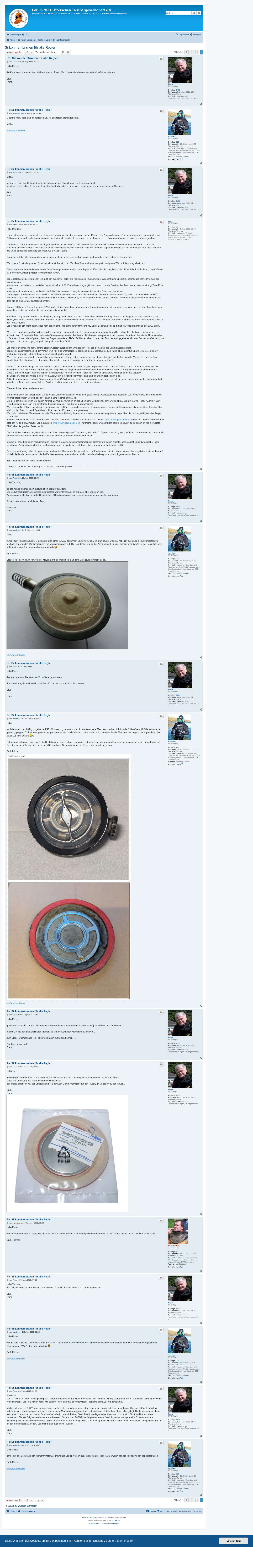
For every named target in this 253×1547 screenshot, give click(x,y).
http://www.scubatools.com (67, 423)
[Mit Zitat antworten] (161, 59)
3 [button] (197, 52)
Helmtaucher (173, 1246)
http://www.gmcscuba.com (119, 419)
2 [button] (193, 52)
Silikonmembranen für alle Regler (30, 47)
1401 (178, 90)
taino (170, 221)
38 (177, 227)
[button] (186, 52)
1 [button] (190, 52)
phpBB (95, 1517)
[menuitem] (25, 35)
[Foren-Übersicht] (19, 18)
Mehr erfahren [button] (125, 1540)
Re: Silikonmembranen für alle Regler (32, 58)
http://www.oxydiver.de (16, 130)
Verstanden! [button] (234, 1540)
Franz (170, 84)
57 (177, 1252)
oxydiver (172, 136)
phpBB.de (116, 1520)
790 (177, 142)
